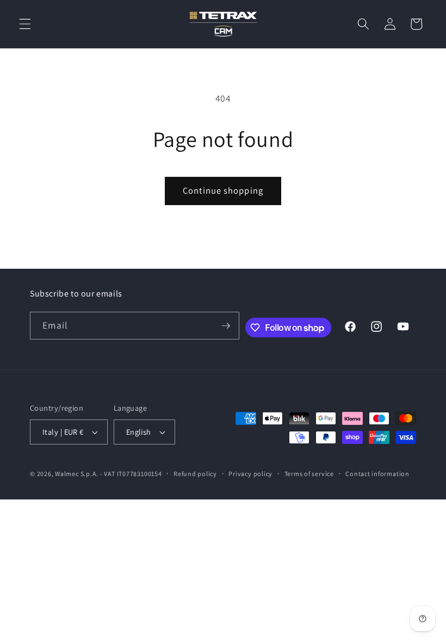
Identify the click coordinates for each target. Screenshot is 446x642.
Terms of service (309, 474)
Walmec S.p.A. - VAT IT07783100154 (108, 474)
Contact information (377, 474)
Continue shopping (223, 190)
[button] (25, 24)
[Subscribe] (226, 326)
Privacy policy (250, 474)
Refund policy (195, 474)
